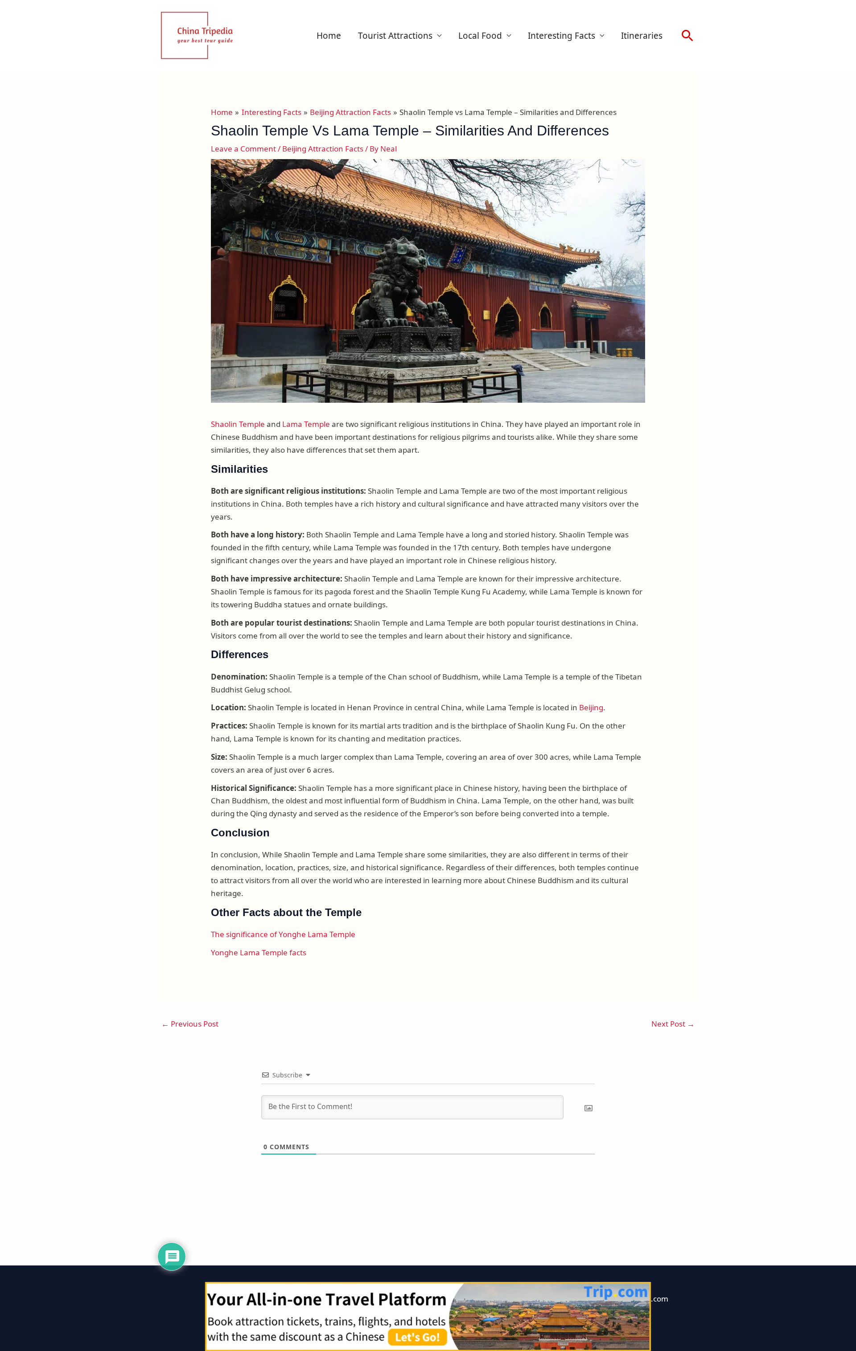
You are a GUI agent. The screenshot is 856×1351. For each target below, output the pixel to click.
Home (329, 35)
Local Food (480, 35)
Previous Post (189, 1024)
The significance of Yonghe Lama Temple (283, 934)
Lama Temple (306, 424)
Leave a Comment (243, 148)
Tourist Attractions (395, 35)
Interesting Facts (561, 35)
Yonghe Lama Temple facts (258, 952)
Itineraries (642, 35)
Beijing (591, 707)
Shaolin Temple (238, 424)
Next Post (673, 1024)
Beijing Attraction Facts (322, 148)
